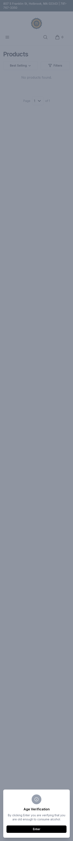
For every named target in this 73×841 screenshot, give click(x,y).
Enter (36, 829)
